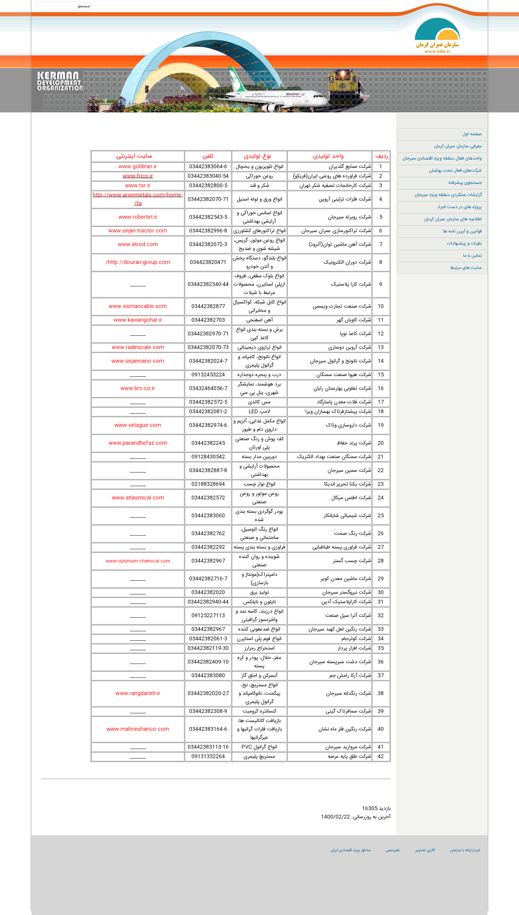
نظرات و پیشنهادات (464, 243)
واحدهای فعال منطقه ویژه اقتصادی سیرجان (442, 158)
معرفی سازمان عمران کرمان (458, 146)
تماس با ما (472, 255)
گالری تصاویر (425, 850)
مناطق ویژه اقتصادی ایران (350, 850)
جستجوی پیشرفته (465, 182)
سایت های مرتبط (466, 268)
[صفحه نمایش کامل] (216, 137)
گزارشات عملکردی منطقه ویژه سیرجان (448, 195)
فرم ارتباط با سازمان (465, 850)
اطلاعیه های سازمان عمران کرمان (453, 219)
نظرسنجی (393, 850)
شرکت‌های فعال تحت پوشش (455, 170)
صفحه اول (472, 134)
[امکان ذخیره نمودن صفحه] (216, 129)
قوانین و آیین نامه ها (462, 231)
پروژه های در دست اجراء (459, 207)
